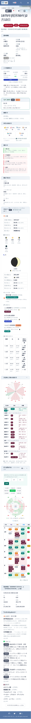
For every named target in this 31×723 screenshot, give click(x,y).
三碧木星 (19, 488)
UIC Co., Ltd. (14, 716)
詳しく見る (23, 580)
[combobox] (14, 11)
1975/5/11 (14, 295)
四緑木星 (6, 490)
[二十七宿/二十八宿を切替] (10, 189)
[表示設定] (19, 11)
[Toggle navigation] (28, 2)
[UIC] (4, 3)
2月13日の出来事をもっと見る (16, 705)
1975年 (4, 8)
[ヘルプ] (24, 11)
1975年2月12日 (8, 25)
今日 (16, 25)
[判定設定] (23, 468)
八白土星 (13, 493)
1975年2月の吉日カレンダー (21, 139)
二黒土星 (13, 488)
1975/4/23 (16, 307)
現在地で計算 (17, 209)
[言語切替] (14, 3)
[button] (21, 2)
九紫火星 (19, 493)
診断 (6, 483)
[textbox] (14, 11)
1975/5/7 (9, 317)
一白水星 (6, 488)
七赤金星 (6, 493)
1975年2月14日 (24, 25)
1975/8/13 (9, 327)
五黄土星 (13, 490)
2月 (9, 8)
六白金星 (19, 490)
